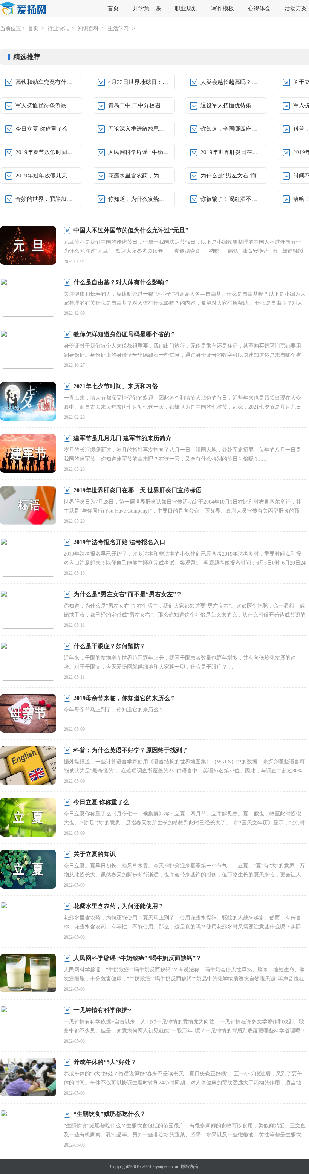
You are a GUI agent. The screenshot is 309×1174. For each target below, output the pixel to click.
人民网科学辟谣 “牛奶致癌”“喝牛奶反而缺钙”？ (137, 958)
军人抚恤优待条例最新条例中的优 (46, 105)
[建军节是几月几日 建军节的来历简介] (28, 454)
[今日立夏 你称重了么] (28, 818)
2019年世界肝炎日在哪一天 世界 (231, 152)
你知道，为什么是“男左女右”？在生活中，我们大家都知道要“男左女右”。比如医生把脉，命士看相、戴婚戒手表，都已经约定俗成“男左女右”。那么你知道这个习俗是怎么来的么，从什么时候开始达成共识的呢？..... (185, 615)
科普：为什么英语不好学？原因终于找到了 (130, 750)
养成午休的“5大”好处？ (105, 1062)
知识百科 (88, 28)
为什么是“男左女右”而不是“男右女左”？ (127, 594)
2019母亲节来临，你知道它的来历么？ (124, 698)
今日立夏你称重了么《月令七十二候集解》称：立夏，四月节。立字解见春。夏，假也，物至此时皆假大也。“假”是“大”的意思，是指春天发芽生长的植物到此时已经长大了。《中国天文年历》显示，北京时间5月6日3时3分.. (184, 823)
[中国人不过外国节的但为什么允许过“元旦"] (28, 246)
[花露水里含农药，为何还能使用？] (28, 922)
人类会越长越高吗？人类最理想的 (231, 82)
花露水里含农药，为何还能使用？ (139, 176)
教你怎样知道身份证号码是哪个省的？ (124, 334)
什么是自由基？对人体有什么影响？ (121, 282)
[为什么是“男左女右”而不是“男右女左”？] (28, 610)
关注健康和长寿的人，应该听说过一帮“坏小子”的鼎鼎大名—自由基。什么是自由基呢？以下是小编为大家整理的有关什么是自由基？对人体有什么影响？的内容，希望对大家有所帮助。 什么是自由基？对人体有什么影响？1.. (185, 303)
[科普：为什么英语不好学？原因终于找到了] (28, 766)
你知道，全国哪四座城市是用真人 (231, 129)
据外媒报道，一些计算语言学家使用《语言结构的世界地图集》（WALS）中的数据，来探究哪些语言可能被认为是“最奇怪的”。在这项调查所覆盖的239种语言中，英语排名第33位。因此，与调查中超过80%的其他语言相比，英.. (184, 771)
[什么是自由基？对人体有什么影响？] (28, 298)
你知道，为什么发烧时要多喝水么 (139, 199)
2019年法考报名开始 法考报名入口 (119, 542)
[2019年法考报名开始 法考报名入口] (28, 558)
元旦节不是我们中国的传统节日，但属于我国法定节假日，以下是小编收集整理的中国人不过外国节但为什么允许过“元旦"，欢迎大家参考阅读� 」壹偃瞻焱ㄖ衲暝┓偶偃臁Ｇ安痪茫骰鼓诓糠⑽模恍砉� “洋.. (183, 251)
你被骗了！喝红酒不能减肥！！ (231, 199)
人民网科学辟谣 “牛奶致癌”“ (139, 152)
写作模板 (222, 8)
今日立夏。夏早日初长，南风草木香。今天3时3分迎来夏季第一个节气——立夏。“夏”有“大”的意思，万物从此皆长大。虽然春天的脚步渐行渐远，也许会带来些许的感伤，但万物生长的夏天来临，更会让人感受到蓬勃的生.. (184, 875)
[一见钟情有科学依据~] (28, 1026)
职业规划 (186, 8)
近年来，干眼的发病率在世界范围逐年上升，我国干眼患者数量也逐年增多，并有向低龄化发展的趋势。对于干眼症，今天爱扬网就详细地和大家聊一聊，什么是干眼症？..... (180, 662)
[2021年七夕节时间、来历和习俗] (28, 402)
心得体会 (259, 8)
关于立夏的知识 (94, 854)
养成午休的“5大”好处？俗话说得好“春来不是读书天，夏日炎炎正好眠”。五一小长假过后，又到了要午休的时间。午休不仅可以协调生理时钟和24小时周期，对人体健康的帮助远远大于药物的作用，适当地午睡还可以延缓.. (183, 1083)
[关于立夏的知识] (28, 870)
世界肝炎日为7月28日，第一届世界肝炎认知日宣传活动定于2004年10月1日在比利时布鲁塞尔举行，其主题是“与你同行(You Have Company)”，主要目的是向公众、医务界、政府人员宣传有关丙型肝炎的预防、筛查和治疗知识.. (182, 511)
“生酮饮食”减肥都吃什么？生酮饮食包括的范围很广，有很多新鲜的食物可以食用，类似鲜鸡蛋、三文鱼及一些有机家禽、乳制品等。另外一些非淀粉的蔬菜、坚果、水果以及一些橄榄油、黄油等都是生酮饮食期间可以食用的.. (185, 1135)
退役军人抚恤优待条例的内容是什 (231, 105)
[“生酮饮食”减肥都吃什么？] (28, 1130)
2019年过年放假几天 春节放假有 (46, 176)
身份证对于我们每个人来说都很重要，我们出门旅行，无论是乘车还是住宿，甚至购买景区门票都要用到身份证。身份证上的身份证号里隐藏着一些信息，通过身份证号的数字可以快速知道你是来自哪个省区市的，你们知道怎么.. (182, 355)
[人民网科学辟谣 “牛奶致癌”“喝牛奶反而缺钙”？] (28, 974)
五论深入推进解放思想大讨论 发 (139, 129)
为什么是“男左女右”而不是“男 (231, 176)
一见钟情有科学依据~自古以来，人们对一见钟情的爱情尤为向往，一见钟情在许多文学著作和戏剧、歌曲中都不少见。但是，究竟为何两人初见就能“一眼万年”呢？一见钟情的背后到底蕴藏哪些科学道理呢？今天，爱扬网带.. (185, 1031)
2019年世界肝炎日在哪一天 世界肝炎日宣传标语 (137, 490)
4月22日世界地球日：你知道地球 (139, 82)
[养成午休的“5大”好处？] (28, 1078)
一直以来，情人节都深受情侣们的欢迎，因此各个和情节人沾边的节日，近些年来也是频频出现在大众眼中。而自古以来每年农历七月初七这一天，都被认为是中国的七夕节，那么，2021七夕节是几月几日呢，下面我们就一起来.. (182, 407)
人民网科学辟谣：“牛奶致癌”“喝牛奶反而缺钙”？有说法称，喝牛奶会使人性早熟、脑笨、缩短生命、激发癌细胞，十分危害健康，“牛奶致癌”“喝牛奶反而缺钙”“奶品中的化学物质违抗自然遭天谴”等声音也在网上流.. (184, 979)
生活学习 (118, 28)
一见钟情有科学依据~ (102, 1010)
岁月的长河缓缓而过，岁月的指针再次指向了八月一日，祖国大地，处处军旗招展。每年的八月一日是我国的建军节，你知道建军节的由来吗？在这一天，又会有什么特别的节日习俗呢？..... (182, 454)
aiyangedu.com (166, 1166)
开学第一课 (147, 8)
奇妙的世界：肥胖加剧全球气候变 (46, 199)
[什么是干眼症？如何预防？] (28, 662)
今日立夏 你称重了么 (41, 129)
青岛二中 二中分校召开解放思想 (139, 105)
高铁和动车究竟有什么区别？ (46, 82)
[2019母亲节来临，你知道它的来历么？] (28, 714)
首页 (113, 8)
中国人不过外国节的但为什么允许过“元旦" (130, 230)
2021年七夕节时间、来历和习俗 (115, 386)
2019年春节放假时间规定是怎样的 (46, 152)
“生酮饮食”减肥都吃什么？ (109, 1114)
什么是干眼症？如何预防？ (109, 646)
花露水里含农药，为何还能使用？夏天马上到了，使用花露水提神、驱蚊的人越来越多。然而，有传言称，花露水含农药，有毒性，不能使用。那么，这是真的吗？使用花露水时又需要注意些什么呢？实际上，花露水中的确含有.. (182, 927)
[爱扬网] (23, 9)
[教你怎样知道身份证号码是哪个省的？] (28, 350)
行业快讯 (58, 28)
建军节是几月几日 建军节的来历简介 (122, 438)
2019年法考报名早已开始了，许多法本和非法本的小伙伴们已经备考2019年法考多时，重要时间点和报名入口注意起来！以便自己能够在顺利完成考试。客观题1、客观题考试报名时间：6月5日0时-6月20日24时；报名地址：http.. (185, 563)
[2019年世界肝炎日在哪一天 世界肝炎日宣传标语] (28, 506)
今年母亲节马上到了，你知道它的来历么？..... (117, 710)
